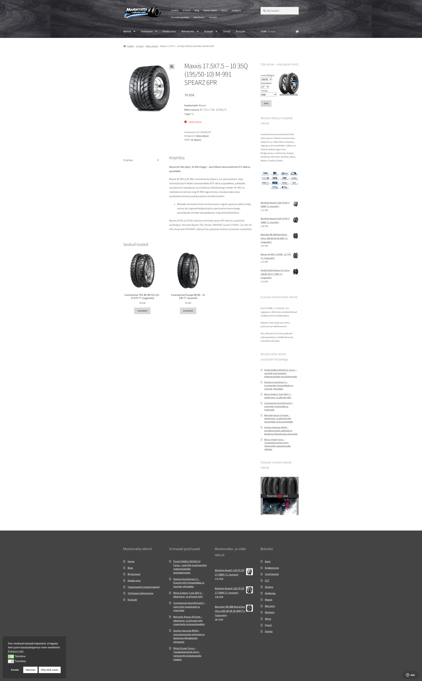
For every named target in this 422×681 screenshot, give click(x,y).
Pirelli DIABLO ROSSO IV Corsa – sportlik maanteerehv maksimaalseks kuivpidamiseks (280, 373)
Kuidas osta (169, 31)
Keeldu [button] (15, 669)
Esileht (130, 46)
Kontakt (213, 17)
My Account (134, 574)
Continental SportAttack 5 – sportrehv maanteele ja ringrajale (278, 406)
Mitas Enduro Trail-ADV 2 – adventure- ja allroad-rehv (277, 396)
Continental (272, 574)
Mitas (268, 618)
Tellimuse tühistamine (140, 593)
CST (267, 580)
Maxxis (197, 139)
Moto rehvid (152, 46)
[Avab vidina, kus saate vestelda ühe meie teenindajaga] (410, 675)
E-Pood (186, 10)
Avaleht (175, 10)
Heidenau (270, 593)
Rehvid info (187, 31)
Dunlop (269, 587)
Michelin (269, 612)
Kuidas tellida (210, 10)
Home (131, 561)
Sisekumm (147, 31)
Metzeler (270, 606)
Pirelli (268, 625)
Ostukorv (236, 10)
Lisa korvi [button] (142, 310)
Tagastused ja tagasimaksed (143, 587)
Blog (197, 10)
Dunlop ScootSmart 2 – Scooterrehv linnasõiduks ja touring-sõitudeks (278, 385)
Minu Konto (199, 17)
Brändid (208, 31)
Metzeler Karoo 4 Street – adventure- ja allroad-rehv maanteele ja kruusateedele (278, 418)
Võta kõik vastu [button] (49, 669)
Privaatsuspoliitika (180, 17)
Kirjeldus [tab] (128, 160)
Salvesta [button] (30, 669)
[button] (171, 66)
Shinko (269, 631)
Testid (226, 31)
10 (192, 139)
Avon (268, 561)
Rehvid (127, 31)
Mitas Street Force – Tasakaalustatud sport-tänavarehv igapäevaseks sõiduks (277, 444)
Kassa (224, 10)
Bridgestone (272, 567)
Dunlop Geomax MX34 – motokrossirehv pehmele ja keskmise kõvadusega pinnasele (280, 430)
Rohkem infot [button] (15, 651)
